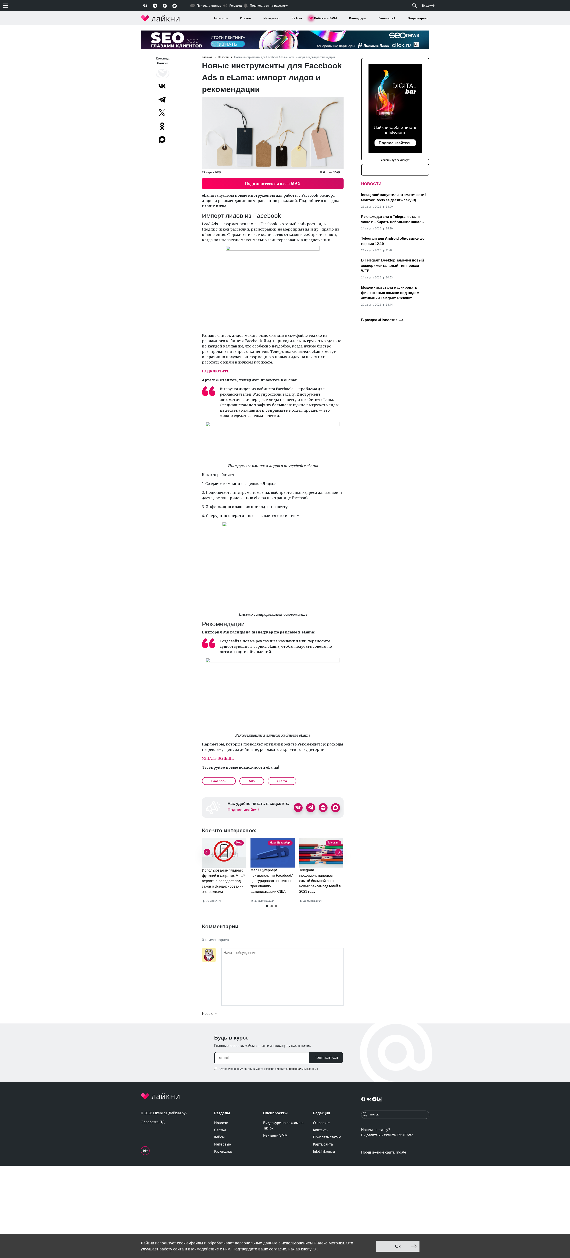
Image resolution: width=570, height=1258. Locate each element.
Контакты (320, 1130)
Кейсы (297, 18)
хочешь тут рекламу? (395, 160)
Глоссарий (387, 18)
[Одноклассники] (162, 126)
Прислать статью (327, 1137)
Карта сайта (323, 1144)
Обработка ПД (153, 1122)
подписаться (326, 1057)
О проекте (321, 1123)
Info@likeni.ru (324, 1151)
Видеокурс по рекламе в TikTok (283, 1125)
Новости (221, 18)
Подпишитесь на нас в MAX (273, 183)
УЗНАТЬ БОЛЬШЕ (218, 758)
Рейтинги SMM (325, 18)
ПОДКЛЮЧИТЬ (215, 371)
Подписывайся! (243, 810)
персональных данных (303, 1068)
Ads (252, 781)
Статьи (245, 18)
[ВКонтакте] (162, 86)
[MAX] (162, 139)
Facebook (218, 781)
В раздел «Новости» (379, 320)
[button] (267, 906)
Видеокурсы (418, 18)
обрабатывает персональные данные (242, 1243)
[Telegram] (162, 99)
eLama (282, 781)
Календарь (357, 18)
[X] (162, 112)
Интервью (271, 18)
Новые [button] (208, 1013)
